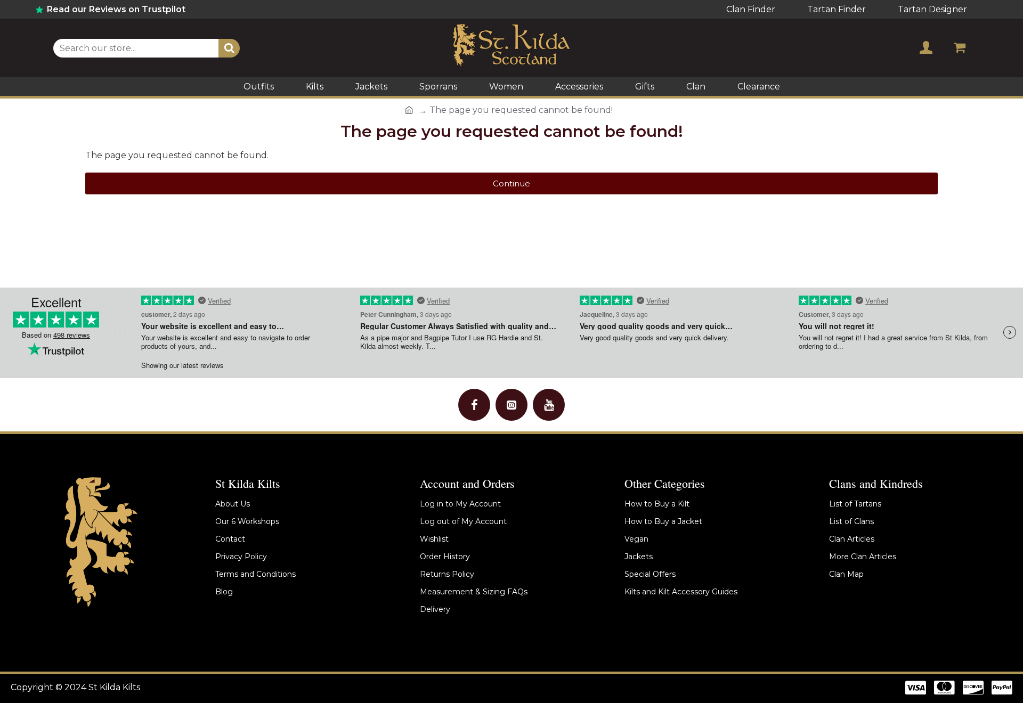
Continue (511, 183)
